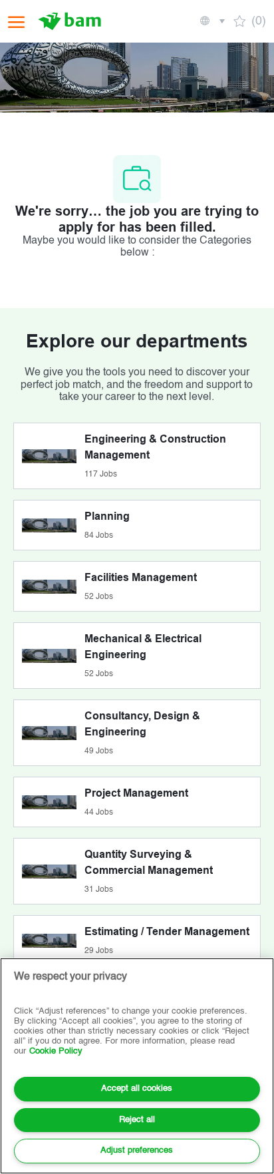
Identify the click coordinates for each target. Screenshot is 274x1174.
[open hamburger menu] (16, 21)
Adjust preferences (136, 1150)
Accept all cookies (136, 1088)
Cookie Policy (55, 1051)
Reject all (137, 1119)
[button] (211, 21)
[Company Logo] (71, 21)
